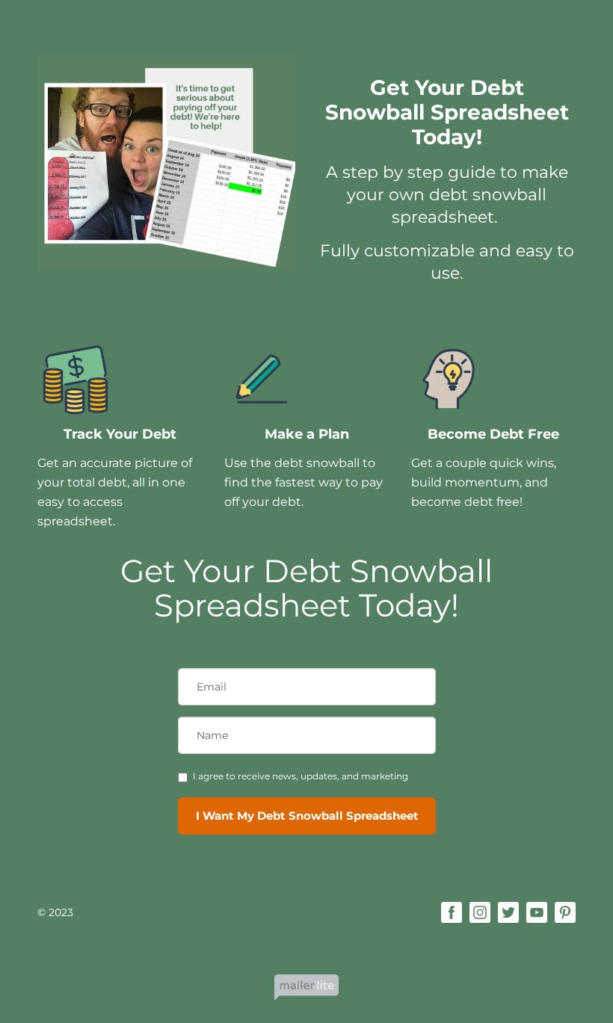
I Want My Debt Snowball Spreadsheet (307, 816)
